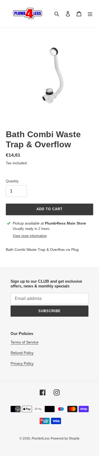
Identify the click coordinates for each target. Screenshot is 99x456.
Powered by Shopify (65, 438)
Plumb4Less (41, 438)
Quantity (12, 181)
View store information (30, 236)
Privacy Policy (22, 363)
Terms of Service (25, 342)
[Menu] (90, 13)
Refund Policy (22, 353)
